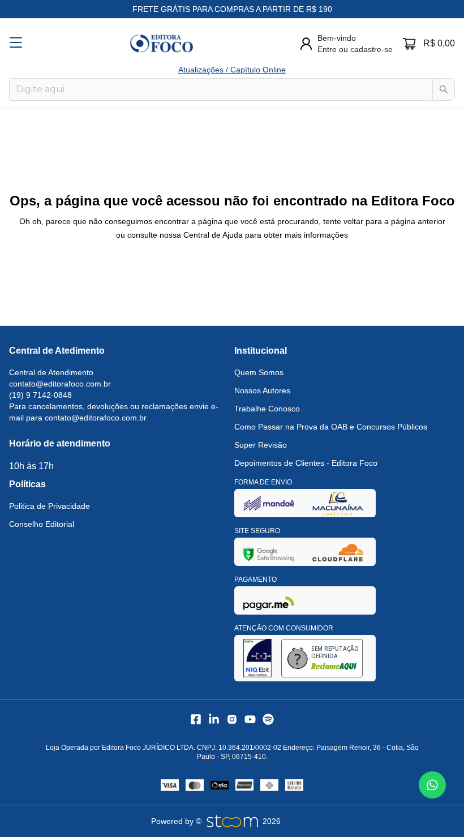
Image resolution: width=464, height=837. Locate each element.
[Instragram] (232, 719)
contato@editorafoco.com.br (60, 383)
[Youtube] (250, 719)
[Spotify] (268, 719)
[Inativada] (268, 502)
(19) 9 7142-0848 (40, 395)
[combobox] (221, 89)
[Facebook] (195, 719)
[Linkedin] (214, 719)
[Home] (161, 44)
